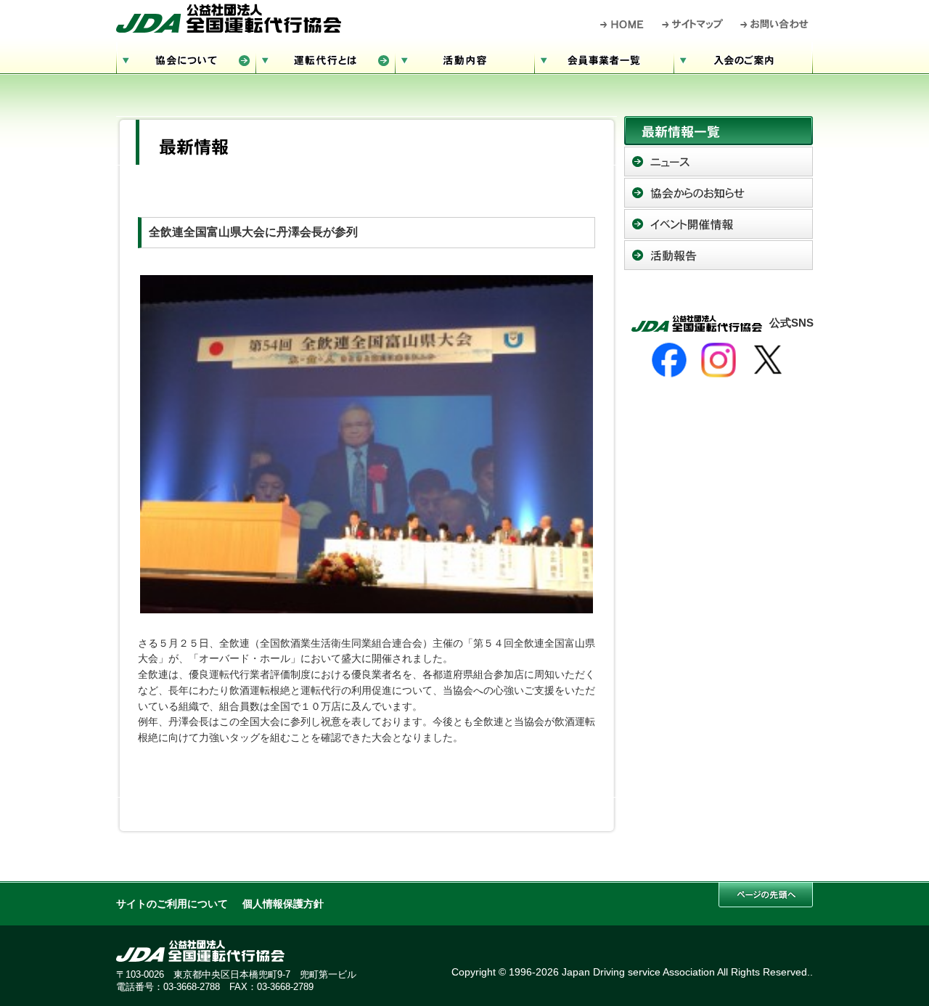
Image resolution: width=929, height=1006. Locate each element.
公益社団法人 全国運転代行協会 (228, 18)
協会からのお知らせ (718, 193)
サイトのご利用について (172, 904)
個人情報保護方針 (283, 904)
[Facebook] (669, 360)
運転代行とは (325, 58)
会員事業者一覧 (604, 58)
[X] (768, 360)
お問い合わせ (775, 24)
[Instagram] (718, 360)
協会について (185, 58)
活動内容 (464, 58)
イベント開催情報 (718, 224)
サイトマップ (693, 24)
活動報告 (718, 255)
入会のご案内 (743, 58)
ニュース (718, 161)
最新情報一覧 (718, 130)
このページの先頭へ (766, 894)
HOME (622, 24)
